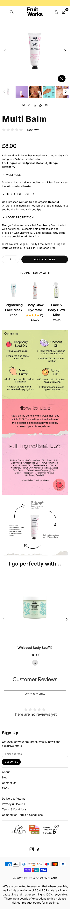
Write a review (35, 694)
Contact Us (9, 782)
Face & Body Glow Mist (56, 310)
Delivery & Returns (13, 798)
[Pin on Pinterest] (29, 105)
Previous (5, 51)
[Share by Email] (46, 105)
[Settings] (56, 12)
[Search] (11, 12)
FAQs (5, 788)
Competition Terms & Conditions (22, 814)
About (6, 772)
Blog (5, 777)
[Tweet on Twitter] (23, 105)
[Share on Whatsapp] (40, 105)
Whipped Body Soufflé (35, 648)
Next (65, 51)
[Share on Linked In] (35, 105)
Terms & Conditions (14, 809)
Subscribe (11, 761)
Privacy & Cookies (13, 804)
